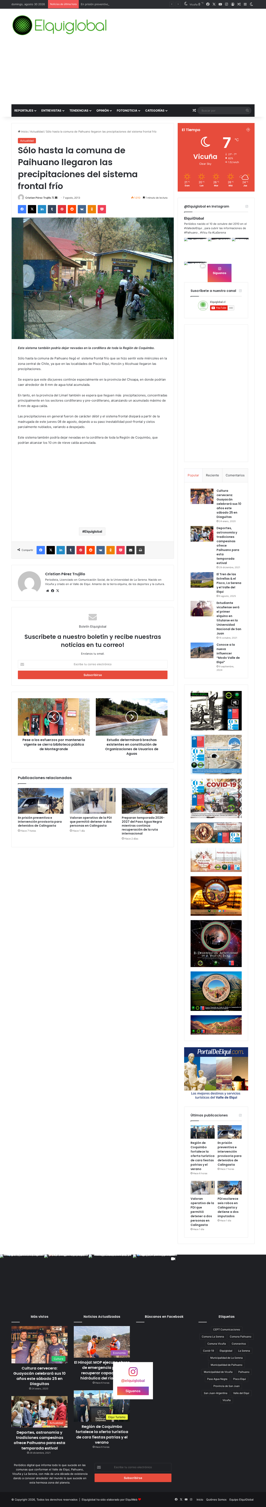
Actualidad (37, 131)
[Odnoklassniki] (92, 209)
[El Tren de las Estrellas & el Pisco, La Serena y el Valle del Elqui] (202, 580)
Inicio (24, 131)
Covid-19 (208, 1350)
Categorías (154, 110)
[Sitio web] (47, 590)
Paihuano (243, 1371)
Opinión (102, 110)
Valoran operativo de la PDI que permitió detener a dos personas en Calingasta (91, 822)
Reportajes (23, 110)
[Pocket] (102, 209)
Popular (193, 475)
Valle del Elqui (241, 1393)
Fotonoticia (127, 110)
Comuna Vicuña (216, 1343)
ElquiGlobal (194, 218)
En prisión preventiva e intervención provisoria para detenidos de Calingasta (130, 4)
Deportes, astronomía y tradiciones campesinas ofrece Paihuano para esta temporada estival (39, 1440)
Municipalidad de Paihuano (226, 1364)
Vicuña (227, 1400)
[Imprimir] (140, 550)
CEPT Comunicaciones (226, 1329)
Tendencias (78, 110)
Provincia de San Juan (226, 1386)
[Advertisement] (133, 73)
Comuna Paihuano (240, 1336)
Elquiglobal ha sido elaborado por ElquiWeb (109, 1499)
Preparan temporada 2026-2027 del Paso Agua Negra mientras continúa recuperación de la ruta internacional (143, 826)
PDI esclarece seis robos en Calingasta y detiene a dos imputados (228, 1207)
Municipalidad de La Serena (226, 1357)
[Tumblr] (52, 209)
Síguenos (219, 273)
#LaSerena (219, 232)
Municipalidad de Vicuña (218, 1371)
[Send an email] (56, 197)
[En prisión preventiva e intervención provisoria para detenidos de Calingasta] (41, 801)
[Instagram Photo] (195, 249)
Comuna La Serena (213, 1336)
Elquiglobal (93, 531)
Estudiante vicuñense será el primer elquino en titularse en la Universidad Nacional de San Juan (229, 618)
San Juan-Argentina (215, 1393)
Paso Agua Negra (217, 1378)
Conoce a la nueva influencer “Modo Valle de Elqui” (228, 653)
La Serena (244, 1350)
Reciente (212, 475)
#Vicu (203, 232)
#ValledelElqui (193, 228)
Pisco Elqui (239, 1378)
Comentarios (235, 475)
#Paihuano (191, 232)
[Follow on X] (53, 197)
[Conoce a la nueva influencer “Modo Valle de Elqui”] (202, 650)
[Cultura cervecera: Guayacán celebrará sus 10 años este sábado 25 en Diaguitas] (202, 496)
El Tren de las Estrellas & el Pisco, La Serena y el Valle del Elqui (229, 583)
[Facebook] (22, 209)
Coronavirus (239, 1343)
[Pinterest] (62, 209)
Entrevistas (51, 110)
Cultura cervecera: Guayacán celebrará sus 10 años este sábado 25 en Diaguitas (229, 504)
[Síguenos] (133, 1374)
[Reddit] (72, 209)
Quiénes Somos (216, 1499)
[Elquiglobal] (59, 25)
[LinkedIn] (42, 209)
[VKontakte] (82, 209)
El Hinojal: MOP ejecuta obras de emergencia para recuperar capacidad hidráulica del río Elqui (102, 1370)
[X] (32, 209)
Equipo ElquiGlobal (241, 1499)
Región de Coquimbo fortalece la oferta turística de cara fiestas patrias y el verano (202, 1156)
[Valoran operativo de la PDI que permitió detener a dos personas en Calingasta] (93, 801)
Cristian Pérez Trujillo (38, 197)
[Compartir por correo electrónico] (130, 550)
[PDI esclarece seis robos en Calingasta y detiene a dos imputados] (230, 1187)
